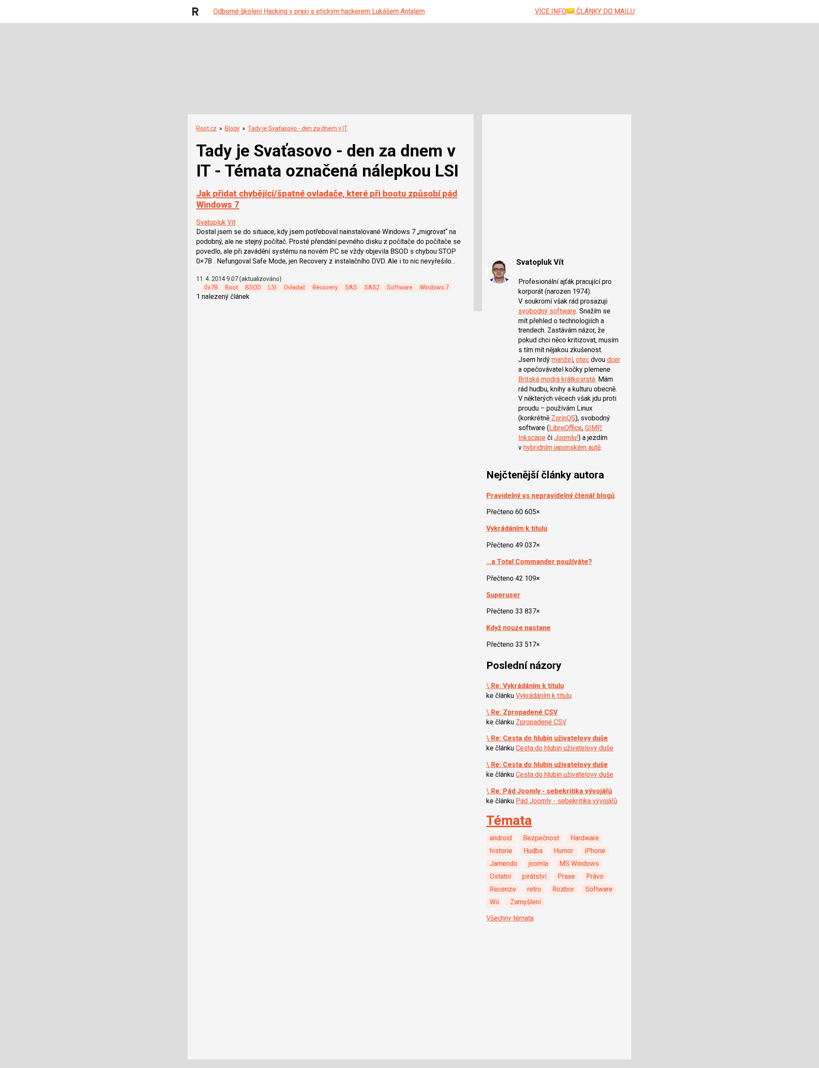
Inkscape (532, 438)
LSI (272, 287)
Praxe (566, 876)
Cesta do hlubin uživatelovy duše (564, 748)
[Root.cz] (197, 11)
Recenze (503, 889)
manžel (562, 360)
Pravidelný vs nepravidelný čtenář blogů (550, 496)
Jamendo (503, 864)
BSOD (253, 287)
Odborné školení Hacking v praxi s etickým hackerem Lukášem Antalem (319, 11)
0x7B (211, 287)
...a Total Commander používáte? (539, 562)
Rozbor (563, 889)
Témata (509, 820)
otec (582, 360)
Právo (595, 876)
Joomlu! (566, 438)
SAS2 (372, 287)
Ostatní (500, 876)
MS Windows (579, 864)
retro (534, 889)
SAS (351, 287)
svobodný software (547, 311)
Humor (563, 851)
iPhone (594, 851)
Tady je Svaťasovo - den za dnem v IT (298, 128)
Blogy (232, 128)
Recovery (325, 287)
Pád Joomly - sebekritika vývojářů (566, 801)
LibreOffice (565, 428)
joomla (538, 864)
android (501, 838)
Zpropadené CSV (541, 722)
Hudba (533, 851)
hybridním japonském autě (562, 447)
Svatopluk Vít (215, 222)
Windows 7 (434, 287)
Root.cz (206, 128)
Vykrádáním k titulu (516, 528)
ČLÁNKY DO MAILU (605, 11)
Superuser (503, 595)
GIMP (593, 428)
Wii (494, 902)
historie (501, 851)
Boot (231, 287)
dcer (613, 360)
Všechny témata (510, 918)
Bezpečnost (541, 838)
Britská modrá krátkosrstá (556, 379)
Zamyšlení (525, 902)
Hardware (584, 838)
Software (399, 287)
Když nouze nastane (518, 628)
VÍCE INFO (550, 11)
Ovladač (294, 287)
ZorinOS (563, 418)
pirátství (534, 876)
